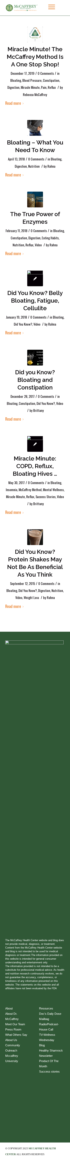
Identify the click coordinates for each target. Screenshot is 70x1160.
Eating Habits (50, 237)
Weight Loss (31, 597)
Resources (46, 1008)
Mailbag (44, 1019)
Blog (42, 1045)
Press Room (13, 1029)
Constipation (51, 80)
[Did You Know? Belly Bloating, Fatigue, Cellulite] (35, 278)
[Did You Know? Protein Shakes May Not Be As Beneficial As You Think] (35, 537)
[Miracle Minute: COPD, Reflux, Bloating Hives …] (35, 444)
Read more (13, 103)
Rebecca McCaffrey (35, 94)
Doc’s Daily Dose (50, 1013)
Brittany (38, 410)
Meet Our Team (15, 1024)
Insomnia (11, 489)
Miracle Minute (30, 87)
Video (38, 244)
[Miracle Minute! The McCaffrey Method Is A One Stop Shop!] (35, 34)
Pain (43, 87)
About (9, 1008)
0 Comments (46, 73)
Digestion (13, 87)
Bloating (15, 80)
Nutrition (34, 166)
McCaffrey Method (30, 489)
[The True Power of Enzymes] (35, 199)
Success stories (49, 1071)
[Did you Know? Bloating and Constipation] (35, 358)
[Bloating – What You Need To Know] (35, 128)
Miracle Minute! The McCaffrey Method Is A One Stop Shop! (35, 57)
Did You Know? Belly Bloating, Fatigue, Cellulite (35, 301)
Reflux (52, 87)
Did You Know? (23, 324)
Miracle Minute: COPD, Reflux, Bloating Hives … (35, 466)
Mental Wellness (53, 489)
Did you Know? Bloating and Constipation (35, 380)
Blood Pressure (32, 80)
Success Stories (46, 496)
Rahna (51, 166)
